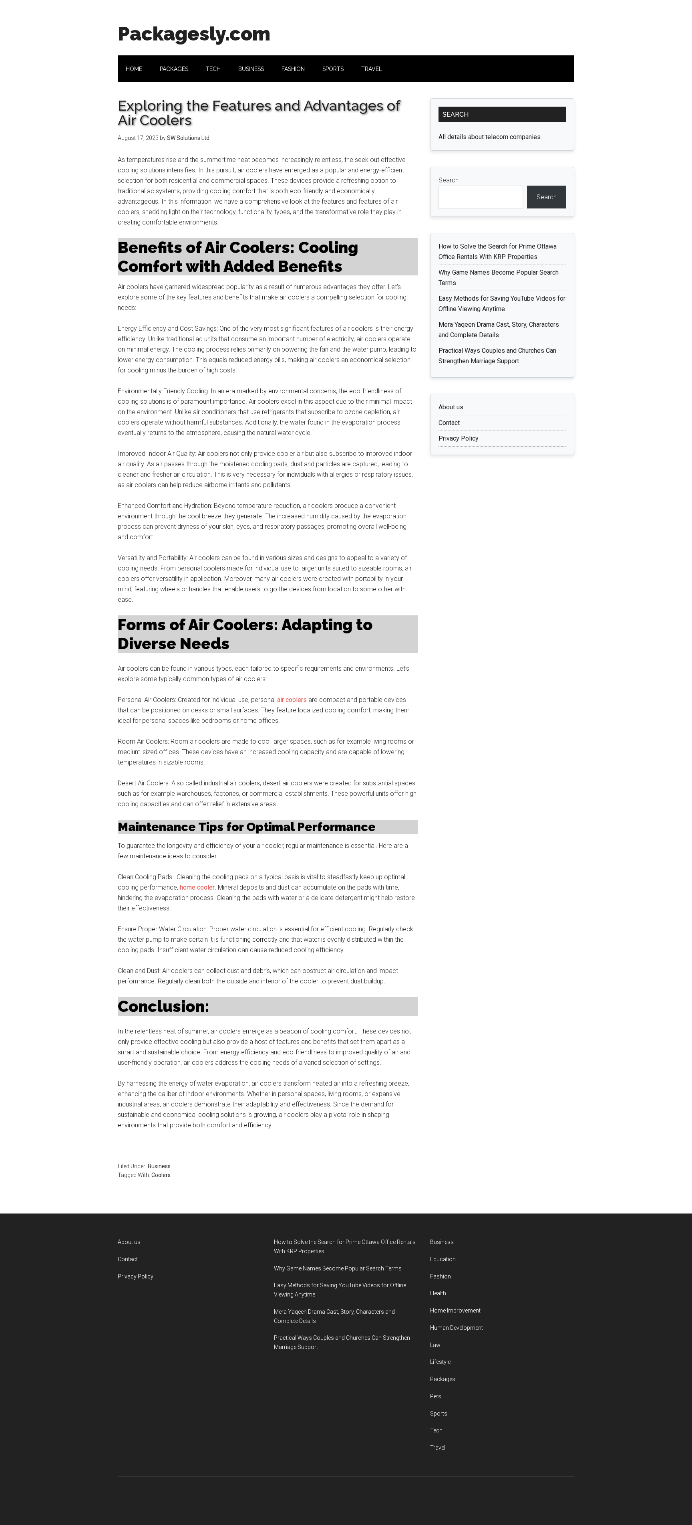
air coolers (292, 700)
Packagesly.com (194, 33)
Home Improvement (455, 1310)
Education (443, 1259)
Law (435, 1345)
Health (438, 1293)
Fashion (440, 1276)
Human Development (456, 1328)
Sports (438, 1413)
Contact (449, 423)
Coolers (161, 1175)
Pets (435, 1396)
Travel (437, 1447)
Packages (442, 1379)
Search (449, 180)
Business (159, 1166)
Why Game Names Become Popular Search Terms (338, 1268)
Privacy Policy (459, 438)
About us (451, 407)
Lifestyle (440, 1362)
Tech (436, 1430)
